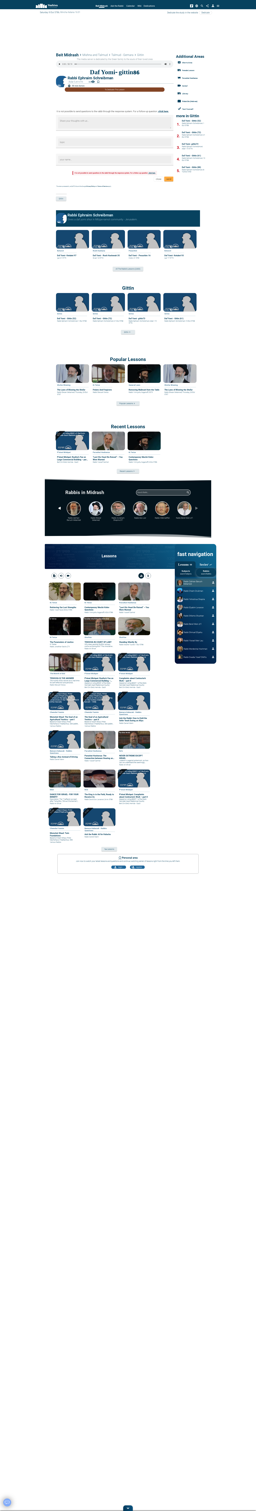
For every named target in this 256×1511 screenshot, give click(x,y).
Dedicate (205, 12)
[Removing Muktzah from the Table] (144, 380)
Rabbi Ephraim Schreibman (192, 123)
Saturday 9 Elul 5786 (49, 12)
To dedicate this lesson (116, 89)
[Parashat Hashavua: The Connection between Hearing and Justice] (99, 748)
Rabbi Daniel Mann (126, 723)
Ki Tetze (96, 385)
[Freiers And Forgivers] (108, 380)
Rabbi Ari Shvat (90, 649)
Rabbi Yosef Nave (56, 610)
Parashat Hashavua (101, 452)
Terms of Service (103, 186)
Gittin (62, 198)
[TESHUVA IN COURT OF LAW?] (99, 635)
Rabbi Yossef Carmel (101, 462)
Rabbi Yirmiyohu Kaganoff (138, 392)
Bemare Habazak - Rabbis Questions (130, 713)
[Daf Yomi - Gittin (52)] (72, 309)
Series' (206, 565)
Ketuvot (60, 251)
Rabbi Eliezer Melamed (65, 392)
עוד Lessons (110, 849)
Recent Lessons (128, 426)
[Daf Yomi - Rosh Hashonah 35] (108, 246)
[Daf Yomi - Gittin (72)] (108, 309)
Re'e (121, 751)
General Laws (134, 385)
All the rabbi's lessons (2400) (129, 269)
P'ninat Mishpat (64, 452)
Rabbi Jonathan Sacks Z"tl (60, 647)
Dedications (149, 6)
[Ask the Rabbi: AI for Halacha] (99, 825)
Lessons (185, 565)
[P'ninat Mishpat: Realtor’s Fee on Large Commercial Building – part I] (72, 449)
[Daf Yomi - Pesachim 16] (144, 246)
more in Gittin (187, 116)
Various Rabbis (55, 726)
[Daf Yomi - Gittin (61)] (179, 309)
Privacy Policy (90, 186)
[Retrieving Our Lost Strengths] (65, 599)
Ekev (52, 790)
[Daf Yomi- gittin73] (144, 310)
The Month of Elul (57, 673)
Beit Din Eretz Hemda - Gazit (67, 462)
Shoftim (88, 637)
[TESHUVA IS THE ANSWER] (65, 671)
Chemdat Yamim (57, 712)
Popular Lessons (128, 359)
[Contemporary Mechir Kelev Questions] (144, 449)
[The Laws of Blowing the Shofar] (72, 381)
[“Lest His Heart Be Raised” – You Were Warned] (108, 449)
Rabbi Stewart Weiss (101, 392)
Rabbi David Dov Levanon (94, 799)
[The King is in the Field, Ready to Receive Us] (99, 787)
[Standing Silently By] (134, 633)
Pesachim (133, 251)
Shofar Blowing (63, 385)
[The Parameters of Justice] (65, 634)
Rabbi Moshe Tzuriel (127, 645)
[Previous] (59, 508)
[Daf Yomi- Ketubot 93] (179, 246)
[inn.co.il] (191, 5)
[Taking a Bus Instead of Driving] (65, 747)
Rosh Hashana (99, 251)
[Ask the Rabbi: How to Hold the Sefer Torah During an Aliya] (134, 710)
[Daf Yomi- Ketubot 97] (72, 246)
